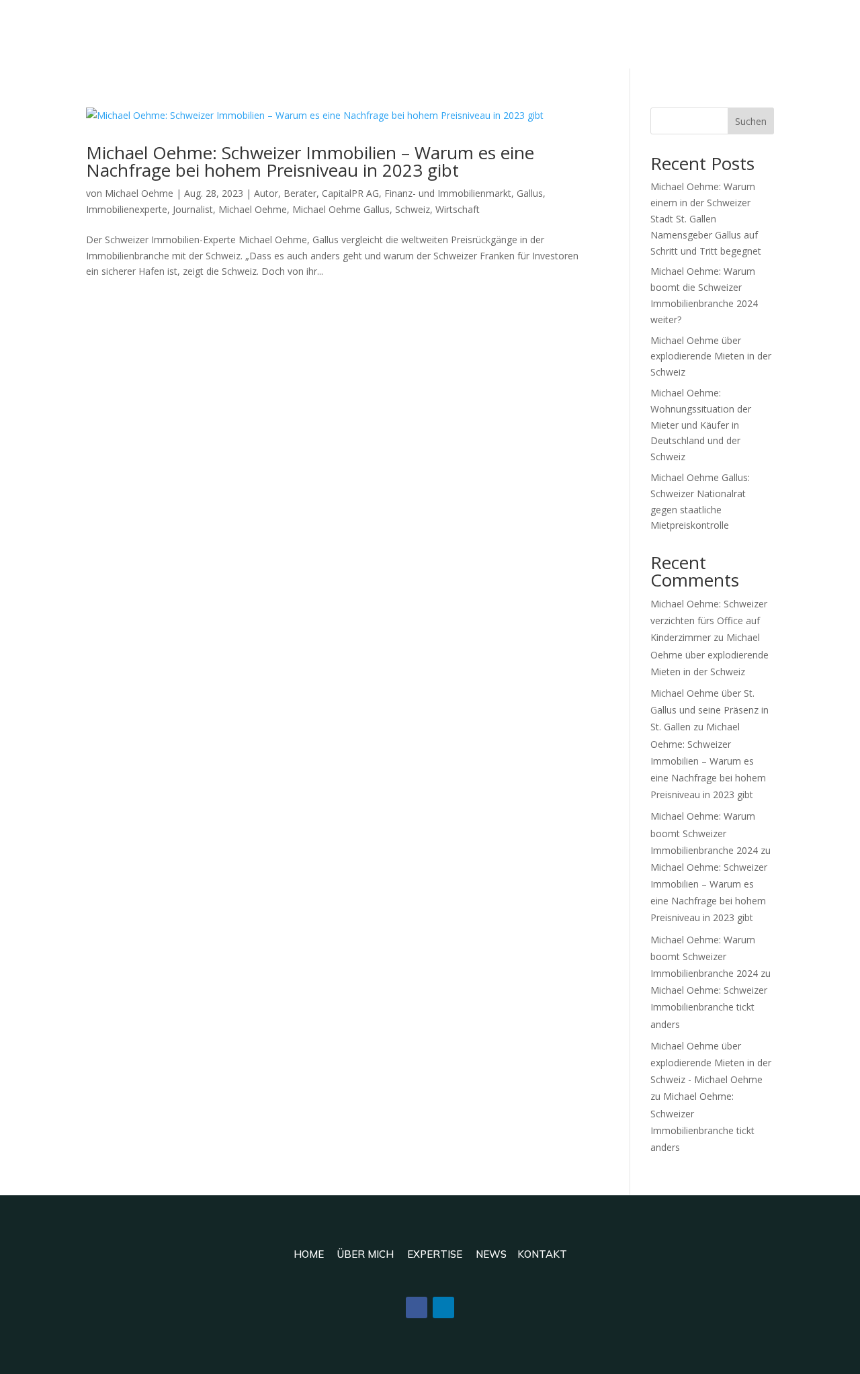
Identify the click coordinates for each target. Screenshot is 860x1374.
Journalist (193, 209)
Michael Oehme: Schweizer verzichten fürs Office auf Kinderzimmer (708, 620)
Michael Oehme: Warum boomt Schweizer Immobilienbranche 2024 (704, 833)
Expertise (434, 1254)
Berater (300, 193)
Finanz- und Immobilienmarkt (447, 193)
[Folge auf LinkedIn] (443, 1307)
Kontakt (542, 1254)
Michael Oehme (139, 193)
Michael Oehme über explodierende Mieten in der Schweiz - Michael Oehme (710, 1062)
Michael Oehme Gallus (341, 209)
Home (309, 1254)
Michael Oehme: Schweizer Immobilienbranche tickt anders (708, 1007)
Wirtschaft (457, 209)
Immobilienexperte (126, 209)
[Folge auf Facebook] (416, 1307)
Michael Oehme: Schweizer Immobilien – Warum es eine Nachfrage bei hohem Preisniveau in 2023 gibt (310, 161)
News (491, 1254)
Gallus (530, 193)
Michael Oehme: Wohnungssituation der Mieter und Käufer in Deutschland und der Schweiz (700, 424)
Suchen (751, 121)
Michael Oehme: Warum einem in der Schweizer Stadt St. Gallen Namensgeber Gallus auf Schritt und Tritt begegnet (705, 218)
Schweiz (412, 209)
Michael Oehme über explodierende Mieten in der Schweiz (710, 356)
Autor (266, 193)
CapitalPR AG (350, 193)
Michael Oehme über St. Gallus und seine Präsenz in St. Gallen (709, 710)
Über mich (365, 1254)
